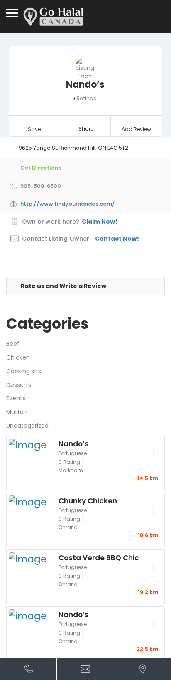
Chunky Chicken (88, 500)
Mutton (16, 412)
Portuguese (73, 453)
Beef (13, 344)
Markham (71, 470)
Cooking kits (23, 371)
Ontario (68, 527)
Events (15, 398)
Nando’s (74, 443)
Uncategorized (27, 425)
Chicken (18, 357)
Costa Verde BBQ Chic (99, 557)
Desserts (18, 385)
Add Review (136, 129)
